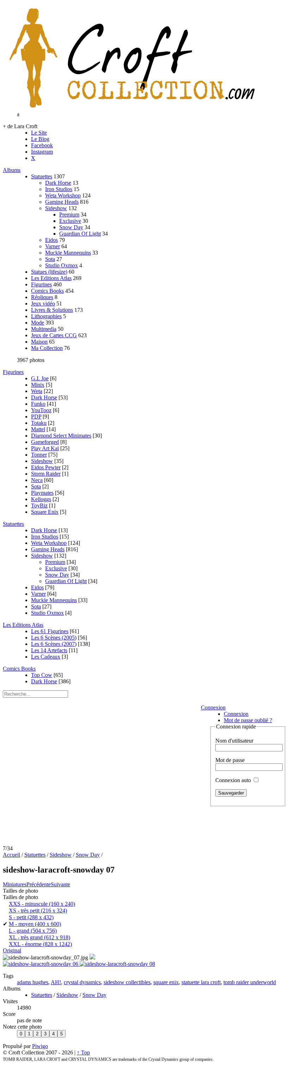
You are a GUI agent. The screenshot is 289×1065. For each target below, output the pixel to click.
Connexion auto (233, 780)
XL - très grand (39, 937)
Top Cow (41, 675)
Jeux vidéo (43, 304)
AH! (56, 982)
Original (12, 950)
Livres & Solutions (52, 310)
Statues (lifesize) (49, 272)
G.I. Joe (40, 378)
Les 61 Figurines (49, 631)
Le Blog (40, 139)
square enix (166, 982)
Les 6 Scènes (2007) (53, 644)
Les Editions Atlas (51, 278)
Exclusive (70, 221)
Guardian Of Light (80, 234)
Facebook (42, 145)
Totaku (39, 423)
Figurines (41, 284)
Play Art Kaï (45, 448)
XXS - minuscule (42, 904)
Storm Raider (46, 474)
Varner (52, 246)
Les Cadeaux (45, 657)
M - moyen (35, 924)
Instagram (42, 152)
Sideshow (56, 208)
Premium (69, 215)
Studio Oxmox (61, 265)
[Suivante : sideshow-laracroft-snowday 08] (117, 964)
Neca (37, 480)
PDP (36, 416)
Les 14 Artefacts (49, 650)
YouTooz (41, 410)
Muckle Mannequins (68, 253)
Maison (39, 342)
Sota (50, 259)
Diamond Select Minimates (61, 436)
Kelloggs (41, 499)
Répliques (42, 297)
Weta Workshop (63, 195)
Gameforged (45, 442)
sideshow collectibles (127, 982)
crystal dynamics (82, 982)
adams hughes (32, 982)
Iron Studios (58, 189)
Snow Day (71, 227)
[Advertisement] (144, 828)
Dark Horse (58, 183)
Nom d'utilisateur (234, 741)
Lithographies (46, 316)
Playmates (42, 493)
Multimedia (43, 329)
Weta (36, 391)
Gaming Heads (62, 202)
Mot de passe (230, 760)
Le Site (39, 133)
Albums (11, 170)
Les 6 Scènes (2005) (53, 638)
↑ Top (83, 1052)
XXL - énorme (40, 944)
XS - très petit (38, 911)
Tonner (39, 455)
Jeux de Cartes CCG (54, 335)
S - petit (31, 917)
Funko (38, 404)
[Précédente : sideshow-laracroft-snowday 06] (41, 964)
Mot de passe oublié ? (248, 720)
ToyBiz (39, 505)
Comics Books (47, 291)
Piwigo (40, 1046)
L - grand (33, 931)
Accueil (11, 855)
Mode (37, 323)
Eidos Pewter (46, 467)
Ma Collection (47, 348)
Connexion (213, 707)
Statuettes (41, 176)
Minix (37, 385)
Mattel (38, 429)
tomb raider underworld (249, 982)
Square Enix (45, 512)
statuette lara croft (201, 982)
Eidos (51, 240)
